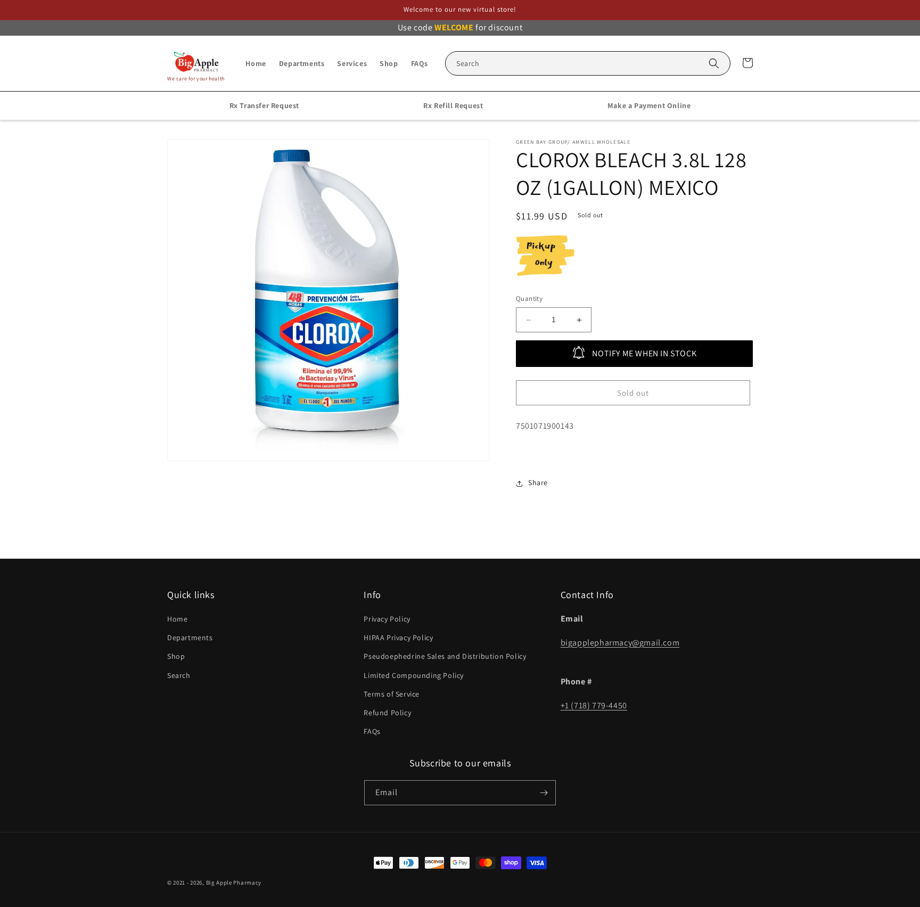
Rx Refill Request (453, 105)
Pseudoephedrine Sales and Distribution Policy (445, 656)
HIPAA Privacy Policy (398, 637)
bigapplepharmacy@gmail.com (620, 642)
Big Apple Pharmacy (234, 882)
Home (177, 619)
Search (179, 675)
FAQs (372, 731)
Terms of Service (392, 694)
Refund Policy (387, 712)
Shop (176, 656)
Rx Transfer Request (264, 105)
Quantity (529, 299)
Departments (190, 637)
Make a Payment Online (649, 105)
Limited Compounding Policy (414, 675)
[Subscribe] (543, 792)
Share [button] (538, 483)
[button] (588, 63)
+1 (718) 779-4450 (594, 705)
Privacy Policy (387, 619)
